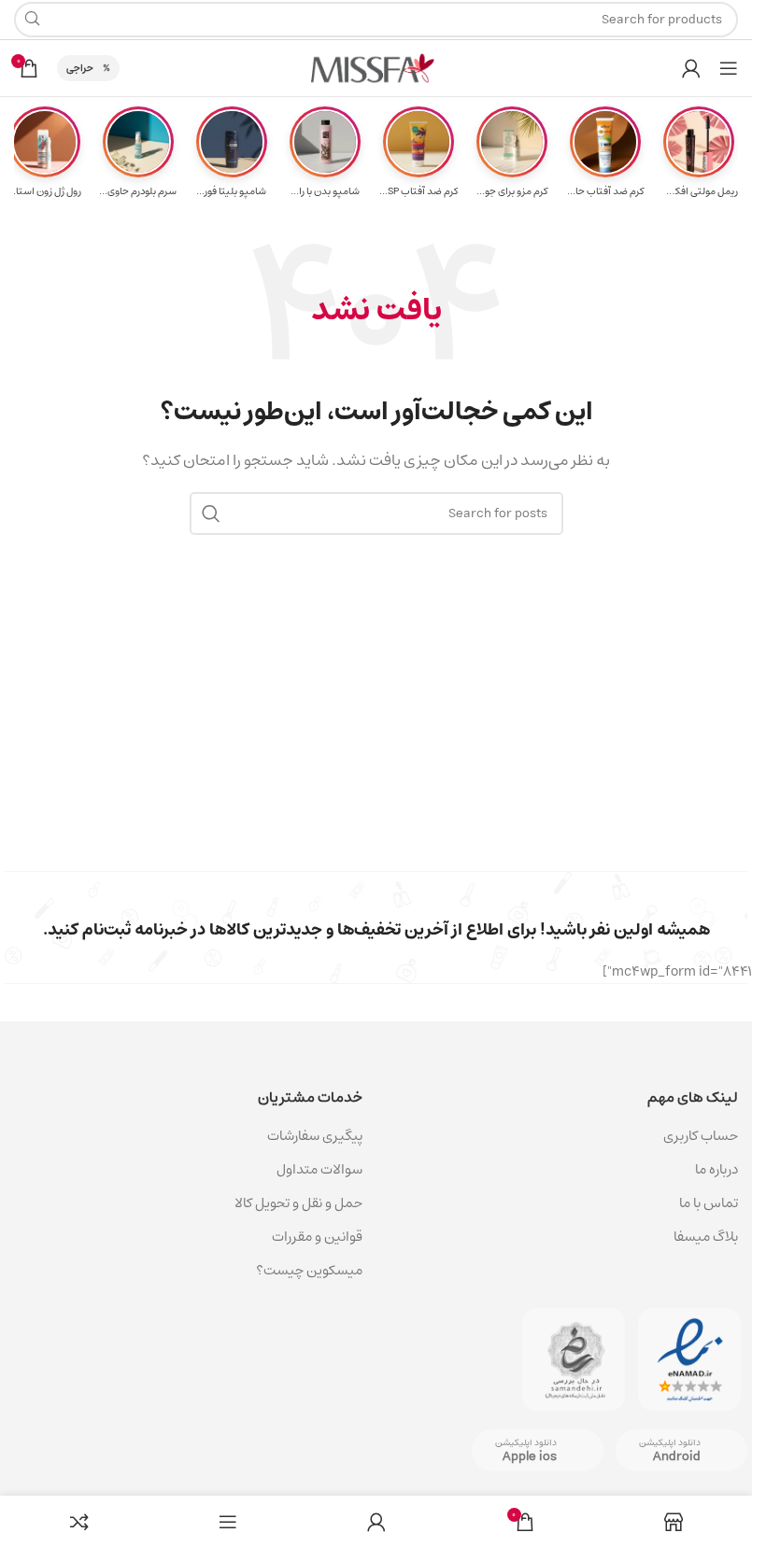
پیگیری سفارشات (314, 1135)
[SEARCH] (211, 513)
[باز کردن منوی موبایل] (728, 68)
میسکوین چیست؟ (309, 1270)
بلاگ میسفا (706, 1236)
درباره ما (716, 1169)
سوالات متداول (319, 1169)
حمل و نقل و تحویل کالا (297, 1203)
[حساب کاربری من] (691, 68)
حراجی (79, 68)
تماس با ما (708, 1203)
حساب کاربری (700, 1135)
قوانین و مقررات (317, 1236)
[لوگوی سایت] (376, 67)
